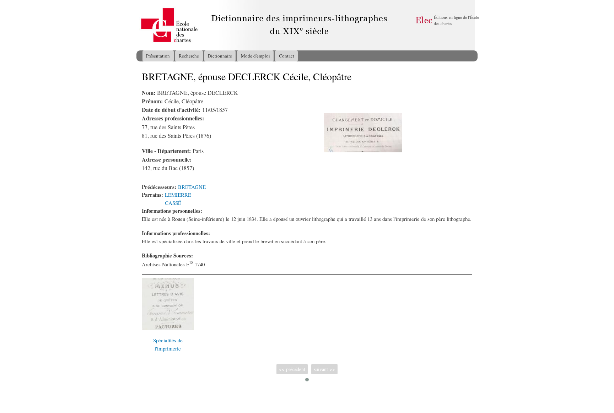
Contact (286, 56)
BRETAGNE (192, 186)
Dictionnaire (220, 56)
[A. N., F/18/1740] (363, 150)
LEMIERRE (178, 194)
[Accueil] (143, 25)
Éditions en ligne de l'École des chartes (456, 20)
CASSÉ (173, 202)
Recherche (189, 56)
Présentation (158, 56)
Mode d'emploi (255, 56)
